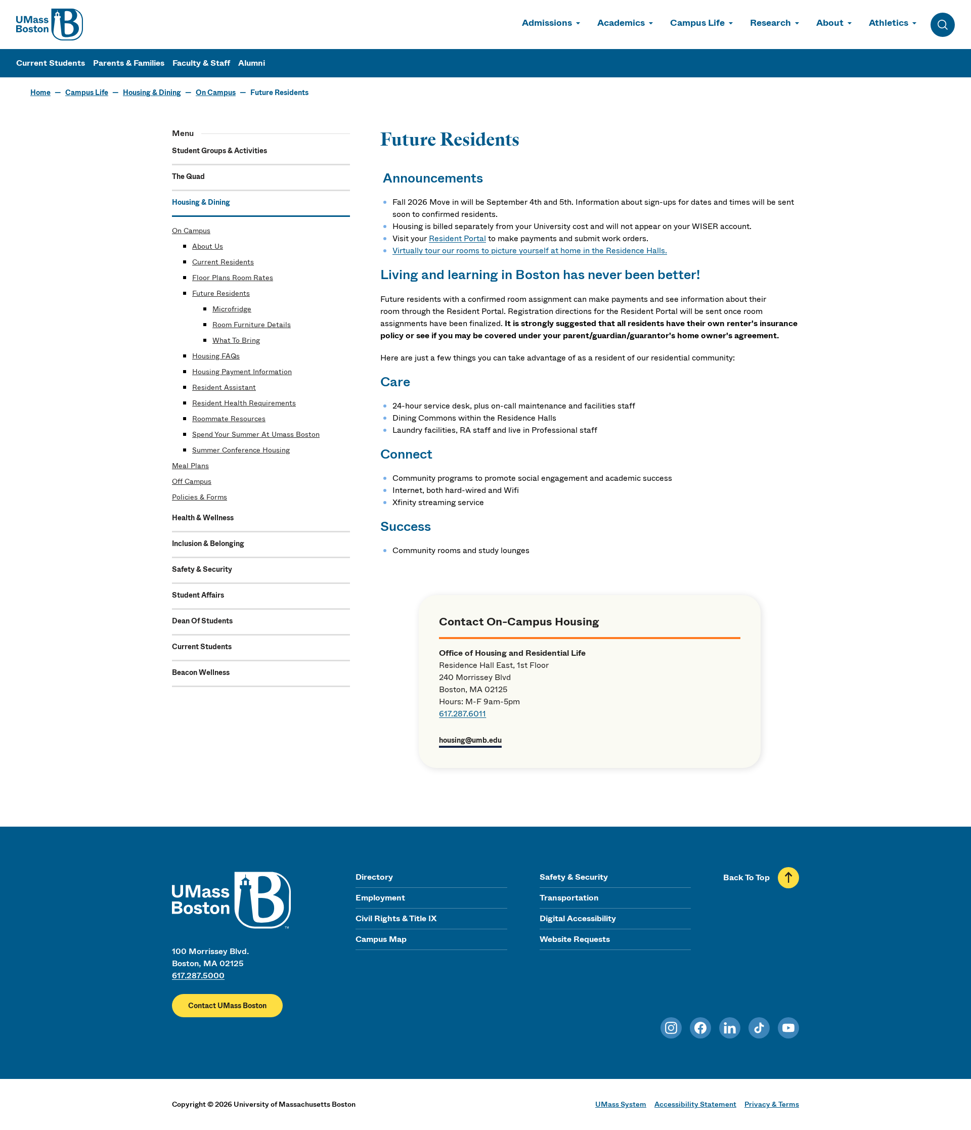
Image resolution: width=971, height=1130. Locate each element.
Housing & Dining (152, 92)
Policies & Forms (199, 497)
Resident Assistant (224, 387)
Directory (374, 877)
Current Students (50, 63)
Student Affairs (198, 595)
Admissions (547, 22)
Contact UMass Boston (227, 1006)
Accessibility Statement (695, 1104)
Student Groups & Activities (219, 151)
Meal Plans (190, 466)
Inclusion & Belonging (208, 543)
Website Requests (575, 939)
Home (40, 92)
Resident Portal (457, 238)
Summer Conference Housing (241, 450)
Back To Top (746, 877)
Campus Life (697, 22)
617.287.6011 (462, 713)
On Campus (216, 92)
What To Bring (236, 340)
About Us (207, 246)
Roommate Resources (229, 419)
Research (770, 22)
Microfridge (231, 309)
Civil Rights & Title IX (396, 918)
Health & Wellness (203, 518)
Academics (621, 22)
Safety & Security (202, 569)
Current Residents (223, 262)
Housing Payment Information (242, 372)
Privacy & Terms (771, 1104)
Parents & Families (128, 63)
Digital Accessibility (578, 918)
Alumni (251, 63)
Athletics (888, 22)
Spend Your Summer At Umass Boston (256, 434)
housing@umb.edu (470, 740)
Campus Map (381, 939)
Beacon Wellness (201, 672)
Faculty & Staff (201, 63)
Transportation (569, 897)
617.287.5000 (198, 975)
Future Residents (221, 293)
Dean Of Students (202, 621)
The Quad (188, 176)
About (830, 22)
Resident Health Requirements (244, 403)
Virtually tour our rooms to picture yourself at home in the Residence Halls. (529, 250)
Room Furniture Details (251, 325)
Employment (380, 897)
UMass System (620, 1104)
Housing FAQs (216, 356)
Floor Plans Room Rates (232, 278)
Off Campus (191, 481)
